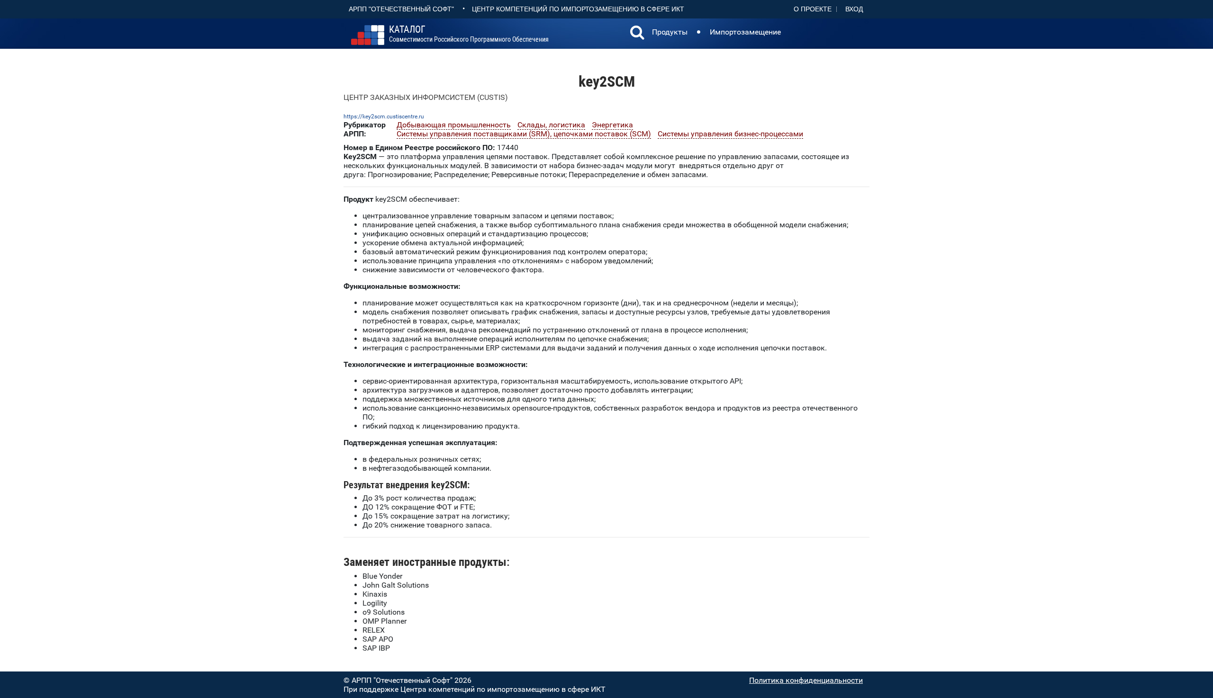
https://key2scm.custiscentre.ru (384, 116)
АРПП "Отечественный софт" (401, 9)
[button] (637, 34)
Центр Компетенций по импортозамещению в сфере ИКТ (578, 9)
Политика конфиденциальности (806, 680)
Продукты (670, 31)
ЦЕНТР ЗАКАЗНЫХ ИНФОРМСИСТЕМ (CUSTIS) (426, 97)
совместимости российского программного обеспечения (469, 34)
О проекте (813, 9)
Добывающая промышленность (454, 124)
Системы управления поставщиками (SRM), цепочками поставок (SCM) (524, 133)
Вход (854, 9)
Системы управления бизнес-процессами (730, 133)
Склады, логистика (551, 124)
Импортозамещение (745, 31)
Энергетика (612, 124)
